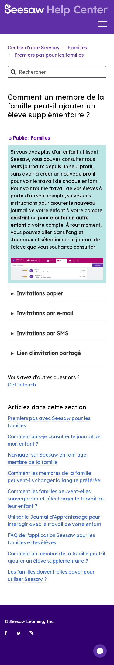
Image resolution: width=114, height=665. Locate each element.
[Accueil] (56, 10)
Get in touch (22, 385)
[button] (102, 23)
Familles (77, 47)
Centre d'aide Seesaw (34, 47)
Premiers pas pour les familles (49, 55)
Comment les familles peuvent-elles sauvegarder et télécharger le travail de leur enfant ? (56, 498)
